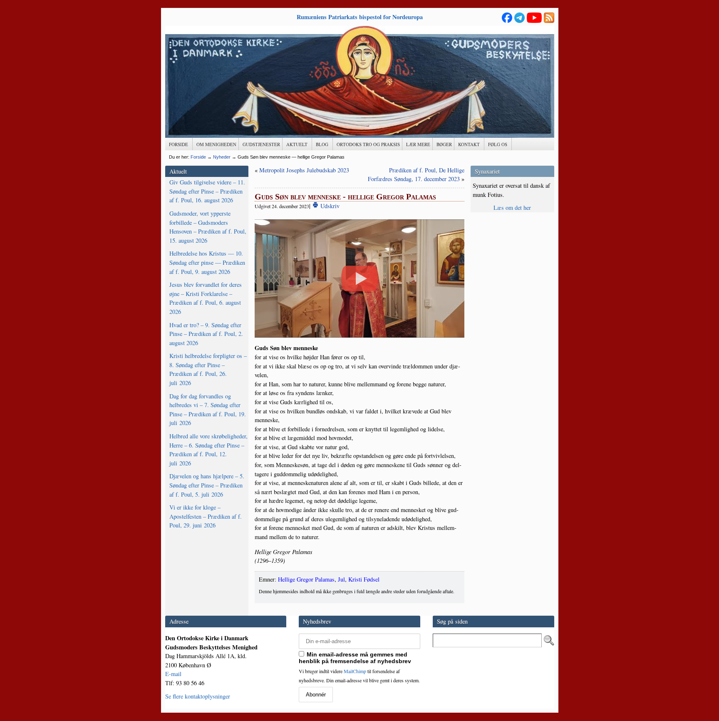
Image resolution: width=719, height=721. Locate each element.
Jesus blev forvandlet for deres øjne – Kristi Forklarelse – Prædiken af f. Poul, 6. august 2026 (205, 298)
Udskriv (329, 206)
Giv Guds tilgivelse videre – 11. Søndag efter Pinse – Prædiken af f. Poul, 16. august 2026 (207, 191)
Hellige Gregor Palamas (306, 579)
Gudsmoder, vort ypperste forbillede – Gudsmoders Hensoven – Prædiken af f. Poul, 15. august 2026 (207, 226)
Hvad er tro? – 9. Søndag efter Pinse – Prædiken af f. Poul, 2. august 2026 (206, 334)
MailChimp (355, 671)
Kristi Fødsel (363, 579)
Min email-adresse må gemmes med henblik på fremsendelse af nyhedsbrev (355, 657)
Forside (198, 156)
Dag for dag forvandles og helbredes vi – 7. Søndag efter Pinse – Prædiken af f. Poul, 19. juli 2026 (207, 409)
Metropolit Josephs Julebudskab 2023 (304, 170)
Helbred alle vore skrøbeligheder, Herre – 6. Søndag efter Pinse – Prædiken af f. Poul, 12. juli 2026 (208, 449)
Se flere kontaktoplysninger (197, 696)
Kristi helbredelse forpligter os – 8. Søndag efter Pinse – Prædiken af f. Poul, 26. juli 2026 (208, 369)
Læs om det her (512, 207)
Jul (341, 579)
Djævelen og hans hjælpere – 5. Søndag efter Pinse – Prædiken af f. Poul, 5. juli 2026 (206, 485)
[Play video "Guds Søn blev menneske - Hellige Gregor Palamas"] (360, 278)
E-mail (173, 674)
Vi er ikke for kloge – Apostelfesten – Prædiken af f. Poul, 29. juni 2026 (205, 516)
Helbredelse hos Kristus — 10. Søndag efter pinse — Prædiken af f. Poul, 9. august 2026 (207, 262)
